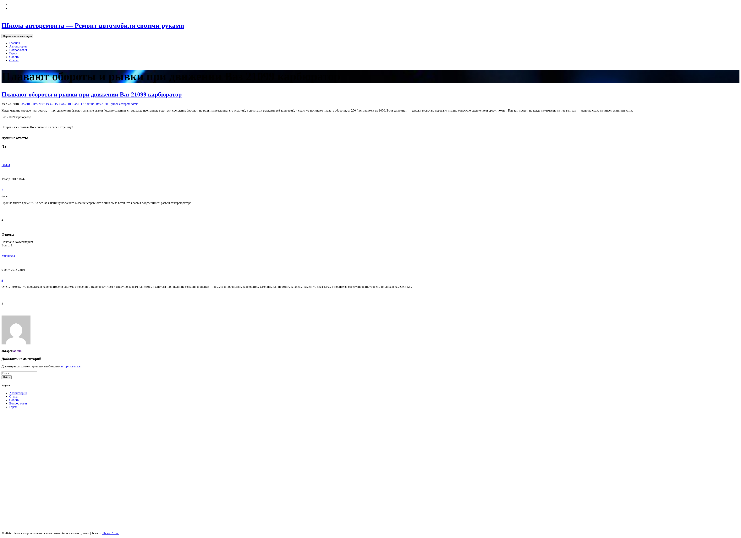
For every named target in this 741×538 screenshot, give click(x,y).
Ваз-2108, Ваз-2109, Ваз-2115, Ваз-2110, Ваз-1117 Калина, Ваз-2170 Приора (68, 104)
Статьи (14, 60)
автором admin (128, 104)
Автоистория (18, 46)
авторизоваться (70, 366)
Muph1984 (8, 255)
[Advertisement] (30, 470)
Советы (14, 56)
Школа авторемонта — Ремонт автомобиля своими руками (93, 25)
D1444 (6, 165)
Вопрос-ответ (18, 50)
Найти (6, 377)
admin (17, 351)
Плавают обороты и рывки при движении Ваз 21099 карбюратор (92, 94)
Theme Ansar (110, 533)
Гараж (13, 53)
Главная (14, 43)
